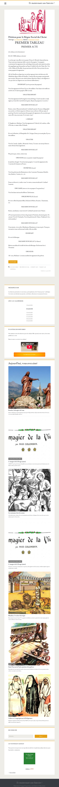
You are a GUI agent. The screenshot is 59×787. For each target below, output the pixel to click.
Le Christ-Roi (19, 40)
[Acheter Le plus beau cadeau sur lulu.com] (29, 758)
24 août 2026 (29, 309)
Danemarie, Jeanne (33, 40)
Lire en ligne (12, 772)
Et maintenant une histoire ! (42, 3)
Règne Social (24, 267)
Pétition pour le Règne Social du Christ (29, 22)
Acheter (28, 769)
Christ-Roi (34, 267)
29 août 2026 (29, 320)
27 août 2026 (29, 316)
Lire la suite (13, 262)
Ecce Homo (14, 267)
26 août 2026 (29, 314)
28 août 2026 (29, 318)
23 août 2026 (30, 305)
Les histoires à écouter (29, 354)
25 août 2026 (30, 312)
